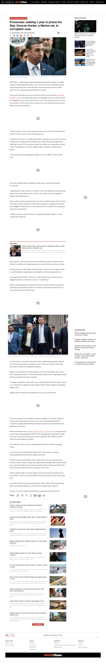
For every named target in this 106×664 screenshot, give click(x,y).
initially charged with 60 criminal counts (41, 431)
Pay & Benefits (35, 2)
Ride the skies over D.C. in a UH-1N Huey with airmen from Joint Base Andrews (85, 35)
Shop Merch (33, 649)
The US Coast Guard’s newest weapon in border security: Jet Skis (29, 566)
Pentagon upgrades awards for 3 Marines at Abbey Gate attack (85, 340)
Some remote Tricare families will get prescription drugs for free (28, 578)
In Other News (15, 502)
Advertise (56, 643)
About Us (80, 643)
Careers (80, 645)
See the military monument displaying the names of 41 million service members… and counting (91, 53)
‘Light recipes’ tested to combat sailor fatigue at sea (27, 601)
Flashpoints (44, 2)
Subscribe (32, 643)
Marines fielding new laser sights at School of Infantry (85, 334)
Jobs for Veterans (83, 647)
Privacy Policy (9, 643)
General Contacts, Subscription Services (65, 645)
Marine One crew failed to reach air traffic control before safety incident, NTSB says (85, 356)
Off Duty (63, 2)
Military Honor (84, 2)
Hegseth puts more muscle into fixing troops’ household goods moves (28, 614)
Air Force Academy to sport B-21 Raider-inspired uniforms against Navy (91, 43)
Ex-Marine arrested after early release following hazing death (28, 530)
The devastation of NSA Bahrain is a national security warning (85, 363)
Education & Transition (73, 2)
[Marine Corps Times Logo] (21, 2)
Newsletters (33, 645)
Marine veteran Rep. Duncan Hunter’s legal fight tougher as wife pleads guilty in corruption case (43, 247)
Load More (38, 624)
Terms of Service (9, 645)
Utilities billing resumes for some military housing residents (26, 554)
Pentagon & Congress (54, 2)
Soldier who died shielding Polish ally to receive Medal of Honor (28, 518)
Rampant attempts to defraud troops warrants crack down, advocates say (27, 590)
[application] (85, 26)
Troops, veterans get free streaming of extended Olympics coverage (26, 506)
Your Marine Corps (18, 18)
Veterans (91, 2)
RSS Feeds (33, 647)
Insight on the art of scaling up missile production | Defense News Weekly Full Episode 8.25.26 (91, 62)
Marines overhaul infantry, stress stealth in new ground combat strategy (85, 347)
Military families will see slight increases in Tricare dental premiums (28, 542)
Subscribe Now (99, 2)
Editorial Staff (57, 647)
